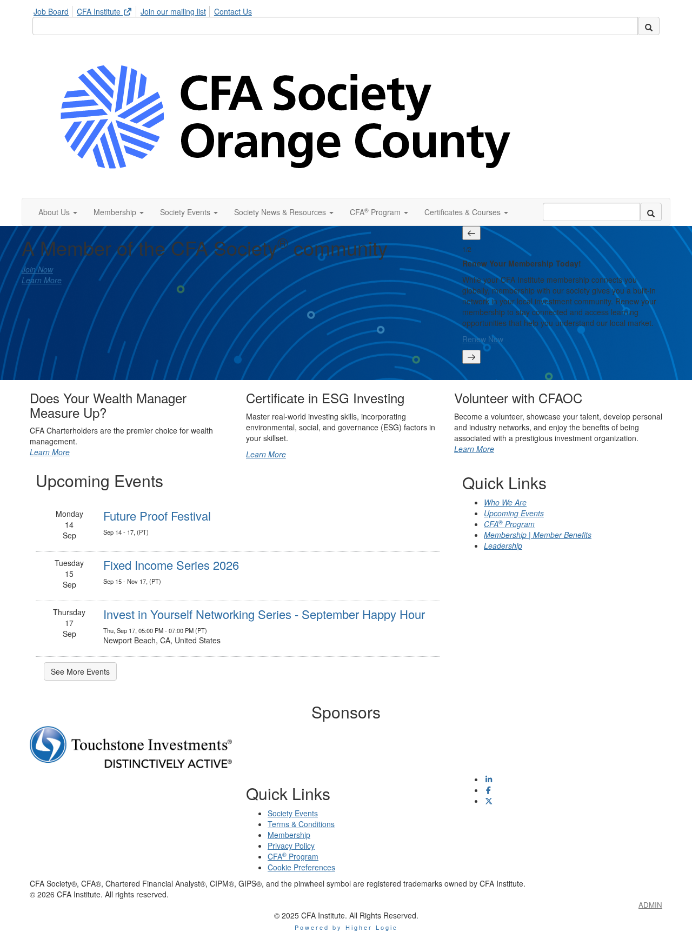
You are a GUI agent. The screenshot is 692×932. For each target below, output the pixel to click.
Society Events (293, 813)
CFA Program (509, 523)
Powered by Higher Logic (346, 927)
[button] (57, 211)
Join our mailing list (173, 11)
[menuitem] (54, 10)
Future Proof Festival (157, 515)
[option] (562, 295)
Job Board (51, 11)
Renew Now (482, 339)
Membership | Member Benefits (537, 534)
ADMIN (650, 905)
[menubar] (145, 10)
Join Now (37, 269)
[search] (649, 26)
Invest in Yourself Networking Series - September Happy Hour (264, 613)
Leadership (503, 545)
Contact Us (233, 11)
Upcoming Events (514, 513)
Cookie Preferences (301, 867)
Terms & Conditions (301, 823)
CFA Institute (100, 11)
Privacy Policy (291, 845)
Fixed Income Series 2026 (171, 564)
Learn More (42, 280)
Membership (289, 834)
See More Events (80, 671)
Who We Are (505, 502)
